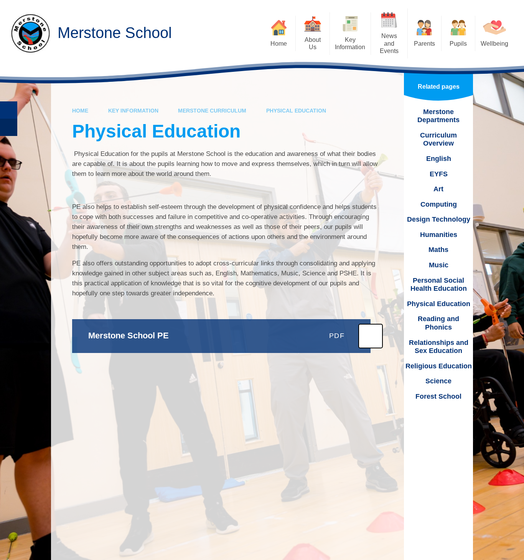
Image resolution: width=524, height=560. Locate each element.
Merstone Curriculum (212, 111)
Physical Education (296, 111)
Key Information (133, 111)
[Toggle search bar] (8, 110)
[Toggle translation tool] (8, 127)
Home (80, 111)
